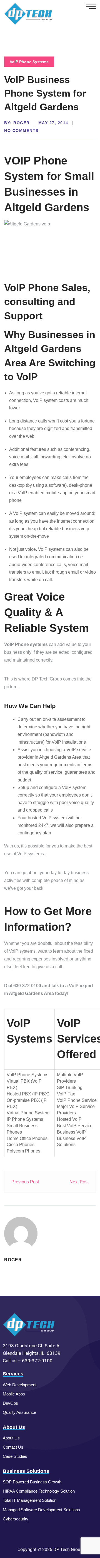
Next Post (79, 1181)
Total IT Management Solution (29, 1500)
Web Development (19, 1384)
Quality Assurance (19, 1412)
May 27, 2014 (53, 123)
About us (11, 1438)
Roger (21, 123)
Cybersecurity (15, 1519)
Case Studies (15, 1456)
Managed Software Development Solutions (41, 1509)
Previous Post (25, 1181)
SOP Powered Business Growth (32, 1482)
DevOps (10, 1403)
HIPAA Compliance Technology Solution (39, 1491)
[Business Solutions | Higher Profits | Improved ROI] (28, 13)
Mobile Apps (14, 1394)
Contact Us (13, 1447)
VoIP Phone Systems (29, 62)
